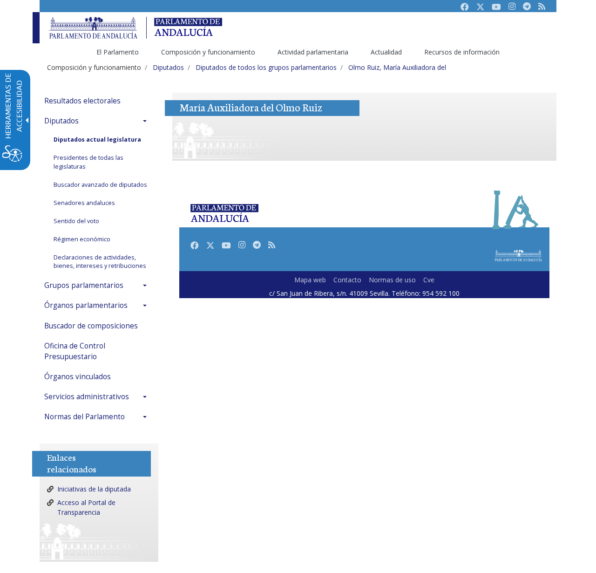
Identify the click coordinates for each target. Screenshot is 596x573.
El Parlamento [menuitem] (117, 52)
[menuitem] (98, 101)
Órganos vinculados (77, 377)
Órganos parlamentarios (86, 305)
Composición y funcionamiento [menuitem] (208, 52)
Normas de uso (392, 279)
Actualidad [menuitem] (386, 52)
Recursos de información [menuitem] (462, 52)
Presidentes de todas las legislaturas (88, 162)
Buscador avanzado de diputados (100, 185)
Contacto (347, 279)
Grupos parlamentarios (83, 285)
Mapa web (310, 279)
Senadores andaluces (84, 203)
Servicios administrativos (86, 397)
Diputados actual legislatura (97, 139)
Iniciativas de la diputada (94, 488)
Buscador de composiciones (91, 326)
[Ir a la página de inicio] (93, 27)
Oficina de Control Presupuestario (74, 351)
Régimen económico (82, 239)
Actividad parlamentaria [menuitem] (313, 52)
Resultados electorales (82, 101)
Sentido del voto (76, 221)
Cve (428, 279)
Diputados (61, 121)
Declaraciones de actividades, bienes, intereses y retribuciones (100, 261)
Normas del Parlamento (84, 417)
